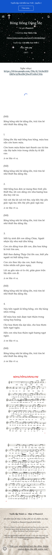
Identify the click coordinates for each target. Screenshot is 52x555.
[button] (3, 16)
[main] (26, 37)
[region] (26, 6)
